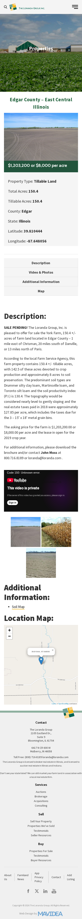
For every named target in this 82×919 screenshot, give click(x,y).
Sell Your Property (41, 821)
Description (41, 263)
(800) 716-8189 (33, 757)
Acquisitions (41, 801)
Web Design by (28, 913)
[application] (41, 491)
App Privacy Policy (39, 877)
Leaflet (54, 703)
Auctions (41, 792)
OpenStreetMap (63, 703)
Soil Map (18, 606)
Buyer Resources (41, 860)
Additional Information (41, 281)
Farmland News (23, 877)
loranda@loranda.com (55, 757)
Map (41, 291)
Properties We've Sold (41, 826)
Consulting (41, 805)
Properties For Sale (41, 851)
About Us (7, 877)
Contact (56, 877)
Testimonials (41, 830)
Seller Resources (41, 835)
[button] (6, 7)
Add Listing (71, 877)
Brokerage (41, 796)
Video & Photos (41, 272)
